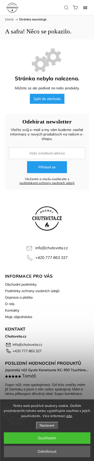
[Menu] (85, 7)
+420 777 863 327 (51, 257)
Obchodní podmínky (21, 284)
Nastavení (47, 425)
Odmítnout (47, 451)
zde (69, 416)
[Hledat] (66, 7)
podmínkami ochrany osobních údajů (47, 183)
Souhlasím (47, 438)
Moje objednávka (18, 317)
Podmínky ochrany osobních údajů (32, 291)
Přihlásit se (47, 167)
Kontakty (12, 310)
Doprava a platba (19, 297)
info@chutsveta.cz (51, 247)
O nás (10, 304)
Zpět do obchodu (47, 99)
